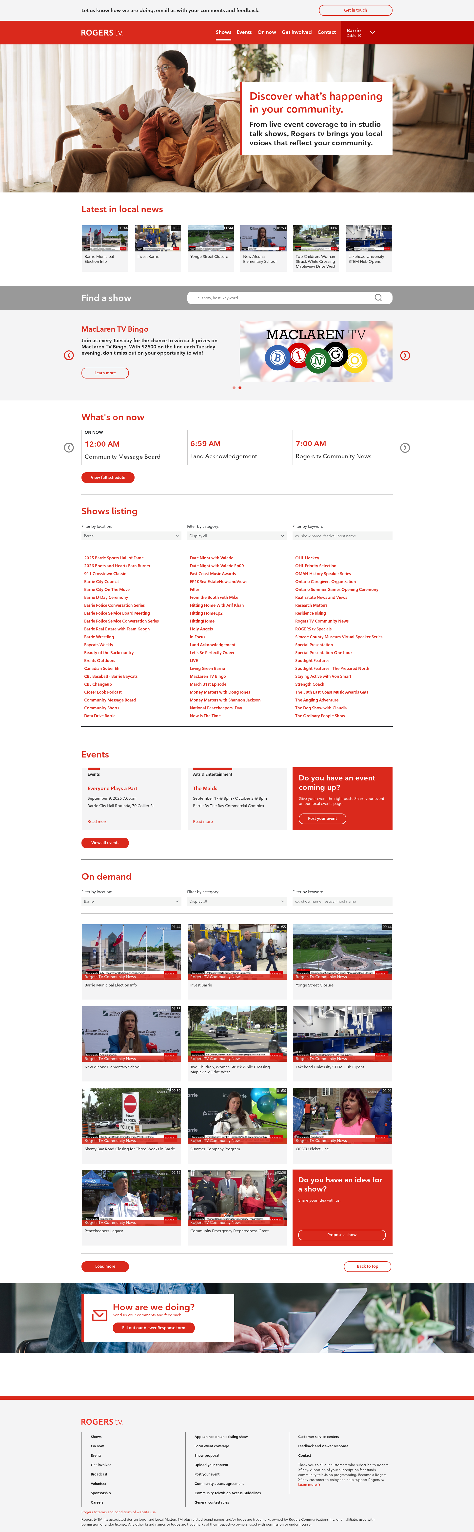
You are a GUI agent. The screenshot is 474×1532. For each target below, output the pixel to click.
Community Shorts (101, 719)
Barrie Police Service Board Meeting (117, 624)
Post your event (322, 830)
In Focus (197, 648)
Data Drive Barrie (100, 727)
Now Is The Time (205, 727)
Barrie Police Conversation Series (114, 616)
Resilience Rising (310, 624)
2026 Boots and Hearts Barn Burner (117, 577)
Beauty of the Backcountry (109, 664)
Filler (194, 600)
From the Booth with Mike (214, 608)
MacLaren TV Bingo (208, 687)
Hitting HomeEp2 (206, 624)
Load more (105, 1277)
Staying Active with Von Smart (323, 687)
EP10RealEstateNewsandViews (218, 592)
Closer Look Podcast (103, 703)
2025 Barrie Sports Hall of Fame (114, 569)
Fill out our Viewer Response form (153, 1339)
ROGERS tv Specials (313, 640)
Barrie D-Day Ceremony (106, 608)
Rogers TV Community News (322, 632)
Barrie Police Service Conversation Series (121, 632)
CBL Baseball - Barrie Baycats (111, 687)
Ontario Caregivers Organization (325, 592)
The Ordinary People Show (320, 727)
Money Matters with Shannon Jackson (225, 711)
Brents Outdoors (99, 671)
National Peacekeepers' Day (216, 719)
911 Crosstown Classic (105, 585)
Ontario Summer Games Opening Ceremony (336, 600)
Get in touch (355, 10)
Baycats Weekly (98, 656)
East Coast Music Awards (213, 585)
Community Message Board (122, 468)
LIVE (194, 671)
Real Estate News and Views (321, 608)
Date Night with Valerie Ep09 (217, 577)
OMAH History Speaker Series (323, 585)
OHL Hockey (307, 569)
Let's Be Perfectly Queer (212, 664)
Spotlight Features (312, 671)
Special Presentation (314, 656)
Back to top (367, 1277)
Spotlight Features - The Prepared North (332, 679)
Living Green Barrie (207, 679)
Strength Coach (309, 695)
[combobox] (285, 298)
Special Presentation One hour (323, 664)
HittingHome (202, 632)
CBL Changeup (98, 695)
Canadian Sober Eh (101, 679)
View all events (105, 854)
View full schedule (108, 488)
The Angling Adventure (316, 711)
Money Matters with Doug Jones (220, 703)
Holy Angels (201, 640)
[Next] (403, 361)
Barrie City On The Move (107, 600)
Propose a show (341, 1246)
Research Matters (311, 616)
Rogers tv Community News (334, 467)
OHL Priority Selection (315, 577)
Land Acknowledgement (223, 467)
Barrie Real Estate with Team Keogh (117, 640)
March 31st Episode (208, 695)
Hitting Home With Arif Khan (217, 616)
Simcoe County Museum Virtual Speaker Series (338, 648)
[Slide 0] (234, 399)
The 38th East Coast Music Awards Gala (332, 703)
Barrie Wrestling (99, 648)
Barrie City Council (101, 592)
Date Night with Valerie (211, 569)
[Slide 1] (239, 399)
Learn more (105, 367)
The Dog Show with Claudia (321, 719)
